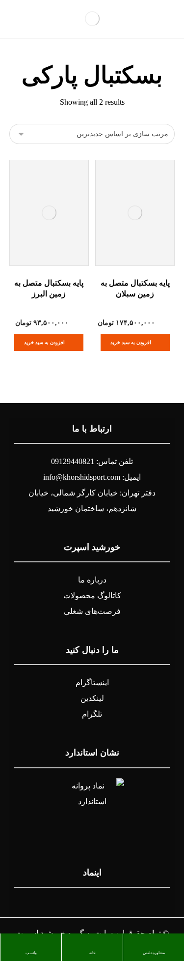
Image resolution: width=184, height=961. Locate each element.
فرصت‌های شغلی (92, 611)
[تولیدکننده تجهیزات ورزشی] (92, 19)
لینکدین (92, 698)
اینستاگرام (92, 682)
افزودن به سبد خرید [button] (130, 342)
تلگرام (92, 714)
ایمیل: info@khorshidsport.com (92, 477)
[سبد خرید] (20, 18)
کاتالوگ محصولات (92, 595)
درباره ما (92, 580)
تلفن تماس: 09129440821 (92, 461)
